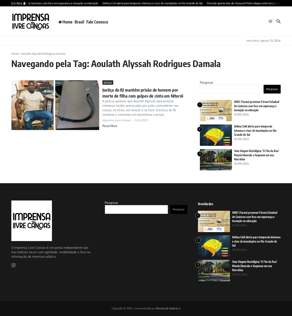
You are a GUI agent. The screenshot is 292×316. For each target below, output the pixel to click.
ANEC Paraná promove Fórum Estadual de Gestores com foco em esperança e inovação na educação (256, 106)
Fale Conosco (97, 21)
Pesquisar (206, 82)
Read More (109, 126)
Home (15, 53)
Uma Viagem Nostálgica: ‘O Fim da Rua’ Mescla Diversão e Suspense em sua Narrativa (256, 155)
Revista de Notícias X (168, 308)
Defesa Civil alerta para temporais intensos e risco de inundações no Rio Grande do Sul (255, 130)
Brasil (79, 21)
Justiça (108, 82)
